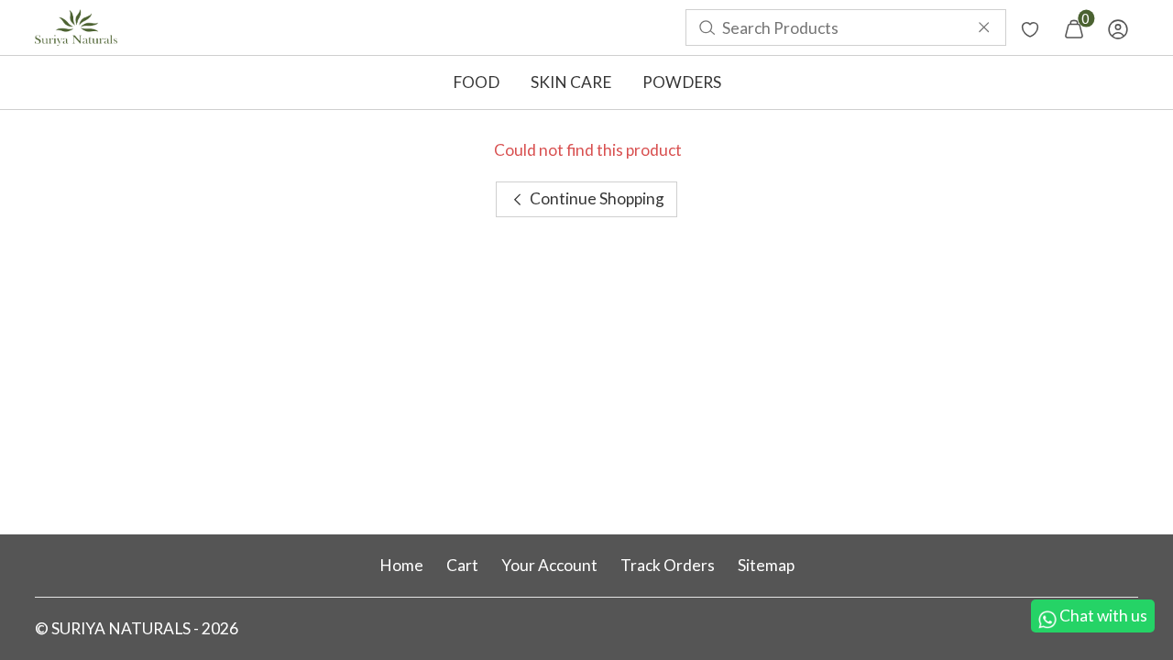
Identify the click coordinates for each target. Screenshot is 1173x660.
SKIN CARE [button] (571, 82)
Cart (462, 565)
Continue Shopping (595, 198)
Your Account (549, 565)
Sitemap (766, 565)
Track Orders (667, 565)
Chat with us (1103, 615)
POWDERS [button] (681, 82)
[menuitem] (76, 27)
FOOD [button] (476, 82)
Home (401, 565)
